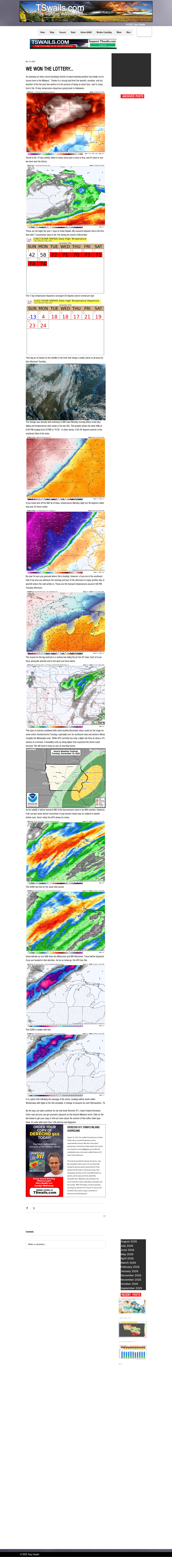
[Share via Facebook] (27, 1208)
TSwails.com (60, 8)
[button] (52, 32)
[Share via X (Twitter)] (33, 1208)
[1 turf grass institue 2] (131, 70)
